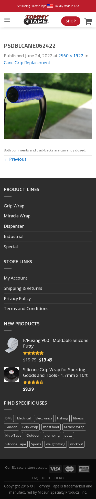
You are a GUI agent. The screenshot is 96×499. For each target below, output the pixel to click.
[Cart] (88, 21)
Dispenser (14, 226)
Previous (15, 159)
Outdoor (33, 435)
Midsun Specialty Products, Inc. (62, 492)
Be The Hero (53, 478)
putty (68, 435)
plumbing (52, 435)
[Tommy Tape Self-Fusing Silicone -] (35, 19)
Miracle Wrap (17, 216)
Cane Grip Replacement (27, 62)
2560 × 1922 (70, 56)
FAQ (35, 478)
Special (11, 247)
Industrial (14, 236)
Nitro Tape (13, 435)
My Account (15, 278)
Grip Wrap (14, 206)
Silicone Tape (15, 444)
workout (76, 444)
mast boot (51, 427)
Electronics (44, 418)
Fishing (62, 418)
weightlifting (55, 444)
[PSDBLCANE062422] (48, 105)
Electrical (24, 418)
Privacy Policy (17, 298)
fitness (78, 418)
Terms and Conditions (26, 308)
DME (8, 418)
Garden (11, 427)
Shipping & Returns (23, 288)
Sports (36, 444)
